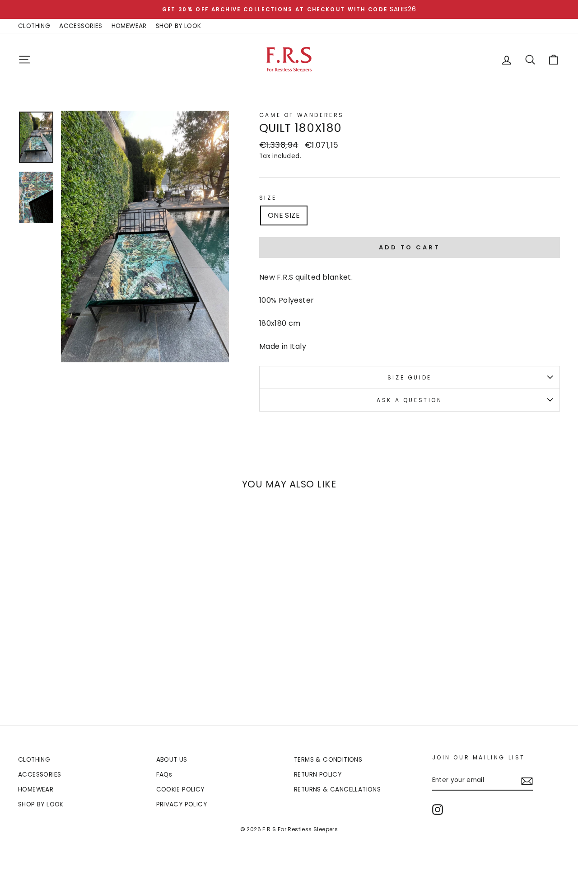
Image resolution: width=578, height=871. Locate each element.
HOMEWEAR (129, 26)
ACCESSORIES (80, 26)
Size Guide (409, 377)
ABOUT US (171, 759)
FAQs (164, 774)
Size (267, 197)
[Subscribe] (527, 781)
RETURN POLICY (317, 774)
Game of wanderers (301, 115)
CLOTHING (34, 26)
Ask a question (409, 400)
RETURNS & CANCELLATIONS (337, 789)
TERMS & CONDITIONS (328, 759)
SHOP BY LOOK (178, 26)
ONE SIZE (284, 215)
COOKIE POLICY (180, 789)
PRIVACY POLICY (181, 804)
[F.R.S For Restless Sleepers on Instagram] (437, 809)
